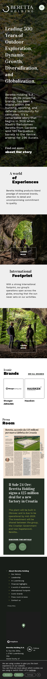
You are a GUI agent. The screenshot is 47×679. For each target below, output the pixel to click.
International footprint (20, 590)
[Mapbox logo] (12, 641)
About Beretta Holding (19, 571)
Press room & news (19, 597)
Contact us (16, 600)
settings (32, 670)
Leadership (16, 577)
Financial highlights (19, 584)
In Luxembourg (17, 581)
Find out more (18, 150)
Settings (30, 675)
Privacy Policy (11, 606)
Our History (16, 574)
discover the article (20, 540)
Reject (18, 675)
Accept (7, 675)
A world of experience (20, 587)
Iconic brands (17, 594)
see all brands (36, 374)
